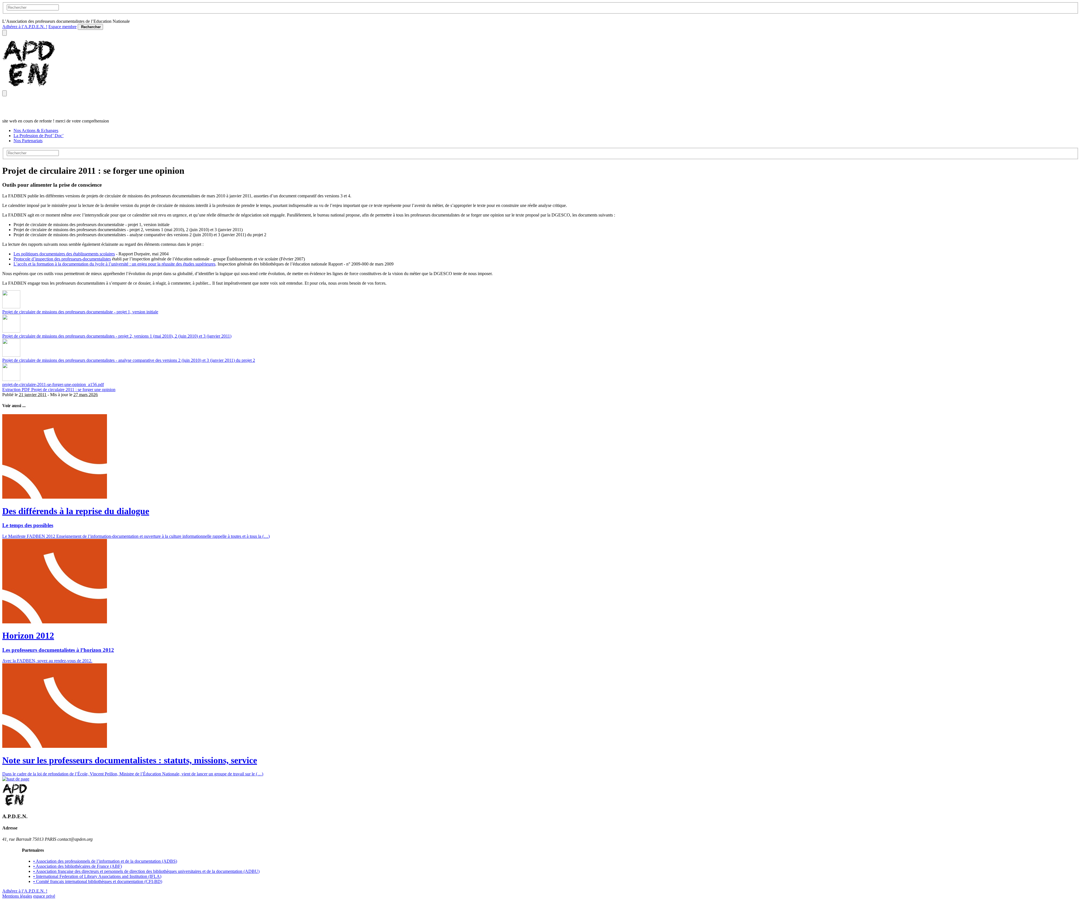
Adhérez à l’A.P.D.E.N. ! (24, 26)
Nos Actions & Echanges (36, 130)
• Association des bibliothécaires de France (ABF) (77, 866)
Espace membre (62, 26)
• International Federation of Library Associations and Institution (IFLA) (97, 876)
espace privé (44, 896)
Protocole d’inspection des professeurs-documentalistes (62, 259)
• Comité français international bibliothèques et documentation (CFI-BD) (97, 881)
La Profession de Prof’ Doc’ (39, 135)
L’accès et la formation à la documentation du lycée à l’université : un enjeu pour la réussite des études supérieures (114, 264)
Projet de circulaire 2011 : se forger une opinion (73, 389)
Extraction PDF (16, 389)
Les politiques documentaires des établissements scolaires (64, 253)
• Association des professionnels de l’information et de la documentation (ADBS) (105, 861)
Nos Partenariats (28, 140)
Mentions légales (17, 896)
